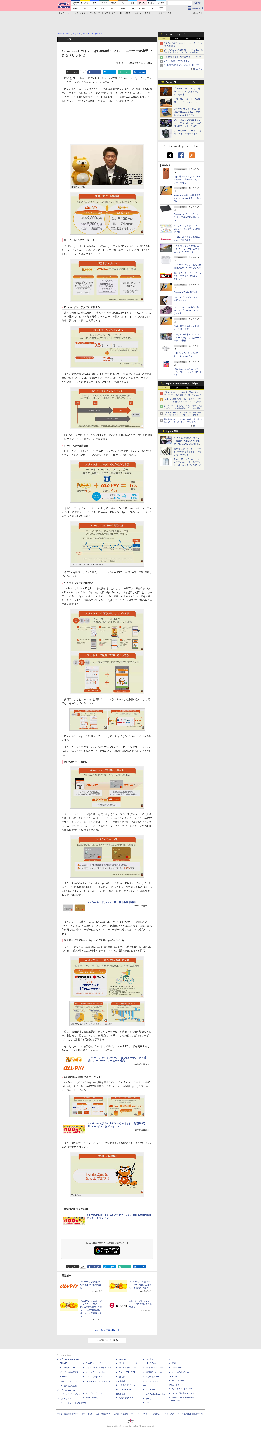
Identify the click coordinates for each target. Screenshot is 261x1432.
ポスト (74, 72)
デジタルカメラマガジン (70, 1394)
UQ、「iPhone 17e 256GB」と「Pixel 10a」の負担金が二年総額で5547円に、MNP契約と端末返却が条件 (183, 52)
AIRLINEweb (151, 1363)
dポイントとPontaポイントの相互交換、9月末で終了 (140, 1304)
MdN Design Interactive (155, 1394)
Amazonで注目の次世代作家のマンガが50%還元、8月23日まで (187, 198)
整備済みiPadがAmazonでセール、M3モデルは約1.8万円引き (187, 372)
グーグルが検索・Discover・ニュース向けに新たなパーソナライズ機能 (187, 337)
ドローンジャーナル (68, 1381)
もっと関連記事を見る (105, 1330)
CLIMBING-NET (125, 1390)
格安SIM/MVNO (165, 13)
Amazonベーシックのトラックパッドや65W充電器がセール (187, 217)
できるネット (65, 1399)
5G (146, 13)
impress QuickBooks (180, 1372)
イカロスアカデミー (154, 1381)
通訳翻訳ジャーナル (154, 1372)
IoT (153, 13)
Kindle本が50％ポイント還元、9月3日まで (181, 65)
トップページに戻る (107, 1340)
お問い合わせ (87, 1414)
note (126, 72)
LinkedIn (142, 72)
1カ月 (198, 38)
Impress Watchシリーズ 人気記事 (182, 383)
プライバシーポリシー (140, 1414)
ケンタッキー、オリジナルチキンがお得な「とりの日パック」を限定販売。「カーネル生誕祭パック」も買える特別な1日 (183, 408)
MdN (145, 1386)
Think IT (63, 1363)
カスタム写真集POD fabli (183, 1393)
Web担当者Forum (67, 1368)
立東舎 (122, 1377)
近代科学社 (120, 1394)
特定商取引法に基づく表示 (193, 1414)
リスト (83, 72)
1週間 (186, 38)
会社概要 (156, 1414)
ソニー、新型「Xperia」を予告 (176, 61)
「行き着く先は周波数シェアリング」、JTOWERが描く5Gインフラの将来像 (187, 249)
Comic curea (177, 1368)
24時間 (175, 38)
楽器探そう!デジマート (128, 1368)
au (69, 13)
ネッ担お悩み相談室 (68, 1386)
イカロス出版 (148, 1359)
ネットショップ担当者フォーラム (99, 1368)
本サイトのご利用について (68, 1414)
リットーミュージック (128, 1363)
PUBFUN (173, 1377)
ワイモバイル (95, 13)
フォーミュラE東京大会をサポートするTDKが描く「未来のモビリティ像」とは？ (187, 123)
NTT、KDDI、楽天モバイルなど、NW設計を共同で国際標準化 (187, 228)
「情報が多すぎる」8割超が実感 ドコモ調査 (182, 57)
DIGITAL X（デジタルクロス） (98, 1381)
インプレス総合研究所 (69, 1372)
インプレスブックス (94, 1393)
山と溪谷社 (120, 1381)
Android (138, 13)
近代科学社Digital (126, 1398)
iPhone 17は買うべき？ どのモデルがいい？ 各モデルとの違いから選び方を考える (187, 462)
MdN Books (150, 1390)
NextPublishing (92, 1398)
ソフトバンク (80, 13)
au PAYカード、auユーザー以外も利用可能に (113, 902)
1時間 (164, 38)
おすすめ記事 (172, 431)
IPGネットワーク (176, 1385)
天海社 (174, 1363)
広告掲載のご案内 (103, 1414)
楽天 (114, 13)
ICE (170, 1359)
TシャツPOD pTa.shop (182, 1389)
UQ (106, 13)
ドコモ (61, 13)
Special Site (172, 82)
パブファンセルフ (179, 1380)
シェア (96, 72)
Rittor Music (121, 1359)
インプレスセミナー (94, 1377)
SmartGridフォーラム (94, 1363)
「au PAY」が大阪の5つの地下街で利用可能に (90, 1284)
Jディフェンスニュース (155, 1368)
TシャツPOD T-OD (127, 1372)
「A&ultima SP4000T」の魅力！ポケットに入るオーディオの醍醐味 (187, 91)
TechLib (149, 1402)
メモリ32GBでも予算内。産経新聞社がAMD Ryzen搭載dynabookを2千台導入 (187, 112)
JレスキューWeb (152, 1377)
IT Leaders (64, 1377)
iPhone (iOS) (125, 13)
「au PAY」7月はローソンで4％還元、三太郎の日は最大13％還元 (140, 1284)
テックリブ (147, 1399)
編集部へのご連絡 (121, 1414)
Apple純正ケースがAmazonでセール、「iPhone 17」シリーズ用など (187, 179)
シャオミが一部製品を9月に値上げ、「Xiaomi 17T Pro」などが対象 (187, 310)
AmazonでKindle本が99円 (186, 292)
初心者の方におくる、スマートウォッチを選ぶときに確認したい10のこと (187, 451)
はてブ (111, 72)
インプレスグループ (171, 1414)
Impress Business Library (96, 1372)
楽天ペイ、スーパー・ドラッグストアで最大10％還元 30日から (187, 276)
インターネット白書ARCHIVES (73, 1403)
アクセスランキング (175, 34)
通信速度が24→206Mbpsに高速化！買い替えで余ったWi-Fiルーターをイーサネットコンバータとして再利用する (183, 422)
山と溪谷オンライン (127, 1385)
